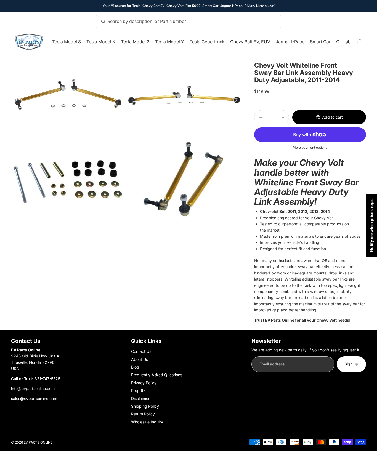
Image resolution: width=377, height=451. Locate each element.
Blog (135, 367)
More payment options (310, 148)
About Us (139, 359)
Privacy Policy (143, 382)
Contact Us (141, 351)
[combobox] (182, 21)
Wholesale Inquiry (147, 422)
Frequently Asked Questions (156, 374)
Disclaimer (140, 398)
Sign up (351, 364)
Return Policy (143, 414)
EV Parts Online (38, 442)
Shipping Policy (145, 406)
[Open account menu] (348, 42)
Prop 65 (138, 390)
